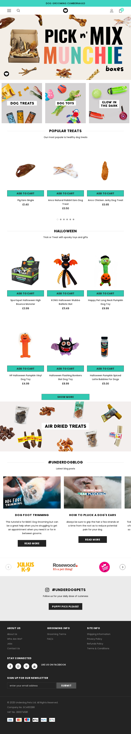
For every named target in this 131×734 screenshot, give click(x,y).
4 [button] (70, 77)
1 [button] (61, 77)
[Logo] (65, 10)
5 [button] (70, 219)
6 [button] (73, 219)
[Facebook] (10, 666)
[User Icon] (111, 10)
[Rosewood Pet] (65, 567)
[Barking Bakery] (105, 567)
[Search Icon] (18, 10)
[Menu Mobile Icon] (9, 11)
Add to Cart (26, 193)
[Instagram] (18, 666)
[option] (65, 47)
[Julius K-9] (25, 567)
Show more (65, 397)
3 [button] (67, 77)
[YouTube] (34, 666)
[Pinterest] (26, 666)
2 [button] (64, 77)
